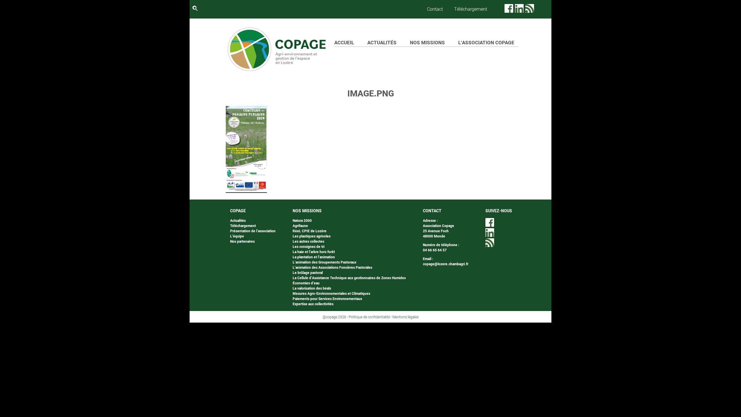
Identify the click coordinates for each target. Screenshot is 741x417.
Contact (435, 9)
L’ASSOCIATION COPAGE (486, 42)
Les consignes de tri (308, 246)
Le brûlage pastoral (308, 272)
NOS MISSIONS (427, 42)
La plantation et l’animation (314, 257)
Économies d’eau (306, 283)
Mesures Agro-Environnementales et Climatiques (331, 293)
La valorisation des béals (312, 288)
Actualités (238, 220)
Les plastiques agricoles (312, 236)
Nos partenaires (242, 241)
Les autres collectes (308, 241)
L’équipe (237, 236)
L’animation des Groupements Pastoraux (324, 262)
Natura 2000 (302, 220)
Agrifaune (300, 225)
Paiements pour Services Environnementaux (327, 298)
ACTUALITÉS (382, 42)
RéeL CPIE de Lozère (310, 231)
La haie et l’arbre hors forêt (314, 252)
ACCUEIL (344, 42)
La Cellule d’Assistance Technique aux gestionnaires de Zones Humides (349, 278)
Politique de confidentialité (369, 317)
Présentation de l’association (253, 231)
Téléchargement (470, 9)
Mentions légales (405, 317)
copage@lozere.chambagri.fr (445, 264)
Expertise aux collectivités (313, 304)
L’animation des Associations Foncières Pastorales (332, 267)
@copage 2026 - (336, 317)
